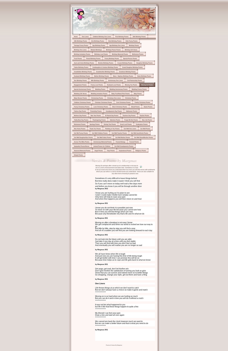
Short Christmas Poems (119, 106)
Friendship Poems (96, 111)
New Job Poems (147, 120)
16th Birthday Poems (139, 36)
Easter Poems (148, 106)
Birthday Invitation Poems (82, 54)
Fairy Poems (111, 150)
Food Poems (78, 58)
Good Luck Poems (126, 124)
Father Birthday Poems (81, 67)
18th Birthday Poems (80, 41)
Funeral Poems (134, 142)
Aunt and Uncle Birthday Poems (84, 63)
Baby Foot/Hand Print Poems (121, 93)
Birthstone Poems (137, 54)
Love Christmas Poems (101, 106)
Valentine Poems (115, 120)
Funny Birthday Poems (112, 58)
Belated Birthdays (96, 49)
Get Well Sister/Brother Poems (143, 137)
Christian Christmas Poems (103, 102)
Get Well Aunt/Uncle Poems (139, 133)
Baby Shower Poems (80, 98)
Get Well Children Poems (100, 133)
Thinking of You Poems (112, 128)
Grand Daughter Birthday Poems (132, 67)
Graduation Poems (142, 124)
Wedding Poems (100, 89)
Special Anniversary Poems (82, 89)
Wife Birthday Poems (97, 80)
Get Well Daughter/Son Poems (83, 137)
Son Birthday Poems (80, 80)
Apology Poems (95, 124)
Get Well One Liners (130, 128)
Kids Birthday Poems (114, 41)
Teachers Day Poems (129, 115)
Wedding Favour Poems (139, 89)
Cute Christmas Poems (123, 102)
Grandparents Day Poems (114, 111)
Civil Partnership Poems (134, 80)
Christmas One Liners (114, 98)
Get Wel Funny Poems (81, 133)
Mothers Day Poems (80, 115)
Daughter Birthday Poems (144, 63)
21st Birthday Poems (97, 41)
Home (76, 36)
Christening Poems (97, 98)
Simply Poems (78, 155)
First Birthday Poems (121, 36)
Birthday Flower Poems (113, 49)
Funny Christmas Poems (81, 106)
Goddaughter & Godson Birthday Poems (105, 67)
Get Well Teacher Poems (119, 133)
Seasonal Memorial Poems (82, 150)
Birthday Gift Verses (131, 49)
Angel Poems (99, 150)
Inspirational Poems (125, 150)
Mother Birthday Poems (101, 76)
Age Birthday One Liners (117, 45)
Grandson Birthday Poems (127, 71)
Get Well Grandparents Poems (123, 146)
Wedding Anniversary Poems (118, 89)
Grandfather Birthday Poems (83, 71)
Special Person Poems (130, 58)
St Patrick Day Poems (111, 115)
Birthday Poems (134, 45)
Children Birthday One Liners (102, 36)
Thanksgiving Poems (99, 120)
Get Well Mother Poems (122, 137)
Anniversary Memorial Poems (102, 142)
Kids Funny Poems (132, 41)
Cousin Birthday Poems (124, 63)
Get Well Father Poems (104, 137)
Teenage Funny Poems (81, 45)
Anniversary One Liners (115, 80)
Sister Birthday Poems (144, 76)
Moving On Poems (147, 85)
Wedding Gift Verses (80, 93)
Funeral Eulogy (120, 142)
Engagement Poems (80, 85)
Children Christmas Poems (82, 102)
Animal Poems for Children (101, 146)
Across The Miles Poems (81, 142)
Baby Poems (138, 93)
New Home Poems (79, 128)
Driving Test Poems (110, 124)
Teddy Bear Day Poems (81, 120)
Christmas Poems (130, 98)
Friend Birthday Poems (93, 58)
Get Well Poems (145, 128)
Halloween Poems (131, 111)
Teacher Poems (144, 115)
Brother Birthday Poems (105, 63)
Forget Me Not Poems (131, 120)
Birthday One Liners (80, 49)
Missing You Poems (131, 85)
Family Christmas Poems (142, 102)
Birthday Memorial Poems (120, 54)
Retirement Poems (80, 124)
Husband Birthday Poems (82, 76)
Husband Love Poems (114, 85)
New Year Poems (96, 115)
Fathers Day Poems (80, 111)
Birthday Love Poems (101, 54)
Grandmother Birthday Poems (105, 71)
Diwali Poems (135, 106)
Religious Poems (140, 150)
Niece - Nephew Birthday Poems (123, 76)
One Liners (85, 36)
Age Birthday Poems (98, 45)
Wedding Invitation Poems (99, 93)
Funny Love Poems (97, 85)
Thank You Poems (95, 128)
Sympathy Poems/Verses (81, 146)
